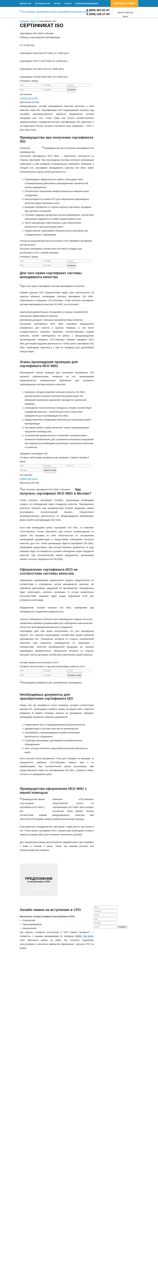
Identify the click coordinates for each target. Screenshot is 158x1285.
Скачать (39, 888)
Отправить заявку (124, 3)
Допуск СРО (25, 4)
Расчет (57, 4)
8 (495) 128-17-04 (98, 14)
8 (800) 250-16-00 (29, 98)
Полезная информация (86, 4)
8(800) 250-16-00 (84, 936)
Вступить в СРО (42, 4)
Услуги (68, 4)
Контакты (25, 10)
